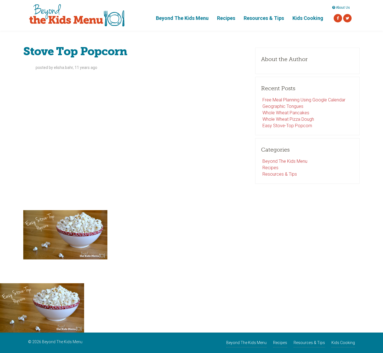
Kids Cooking (307, 18)
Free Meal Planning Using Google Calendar (303, 100)
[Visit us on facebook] (338, 18)
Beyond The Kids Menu (182, 18)
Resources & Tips (264, 18)
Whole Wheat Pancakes (285, 112)
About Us (342, 8)
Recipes (226, 18)
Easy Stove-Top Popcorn (287, 125)
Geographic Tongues (282, 106)
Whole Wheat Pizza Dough (288, 119)
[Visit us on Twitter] (347, 18)
